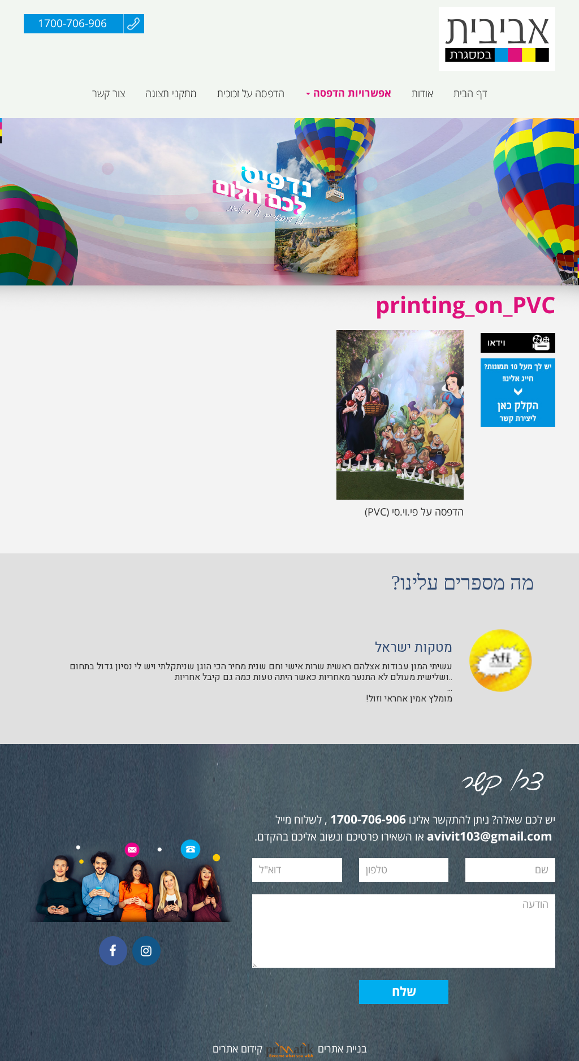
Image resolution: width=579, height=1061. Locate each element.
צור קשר (108, 94)
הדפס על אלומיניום (477, 124)
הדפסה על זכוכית (250, 94)
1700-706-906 (72, 24)
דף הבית (470, 94)
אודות (422, 94)
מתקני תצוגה (171, 94)
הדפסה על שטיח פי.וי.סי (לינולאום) (302, 124)
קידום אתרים (237, 1049)
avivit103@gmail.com (489, 837)
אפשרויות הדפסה (350, 93)
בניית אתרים (342, 1049)
